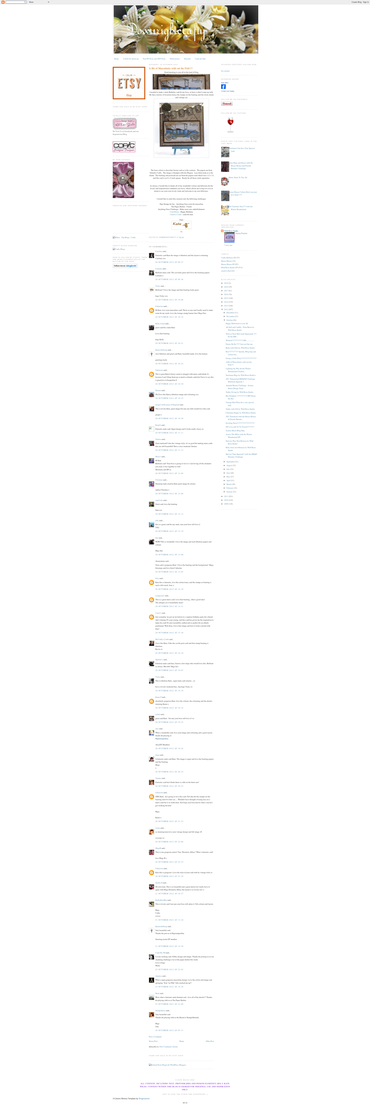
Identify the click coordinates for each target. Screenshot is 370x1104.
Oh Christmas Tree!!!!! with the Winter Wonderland (241, 208)
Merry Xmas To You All (238, 177)
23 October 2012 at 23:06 (169, 1004)
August (229, 465)
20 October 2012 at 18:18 (169, 690)
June (228, 473)
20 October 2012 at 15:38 (169, 632)
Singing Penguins (241, 233)
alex (157, 728)
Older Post (210, 1041)
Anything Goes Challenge (168, 209)
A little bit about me (131, 58)
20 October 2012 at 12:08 (169, 473)
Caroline (158, 251)
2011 (226, 496)
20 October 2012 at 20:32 (169, 786)
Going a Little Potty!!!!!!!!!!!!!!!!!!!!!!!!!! (241, 358)
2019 (226, 283)
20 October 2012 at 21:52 (169, 821)
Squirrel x (159, 659)
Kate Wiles (225, 83)
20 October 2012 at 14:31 (169, 606)
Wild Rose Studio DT (229, 267)
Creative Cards (175, 214)
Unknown (159, 306)
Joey (157, 578)
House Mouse (226, 261)
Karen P (158, 697)
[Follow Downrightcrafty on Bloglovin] (125, 267)
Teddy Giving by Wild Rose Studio (239, 392)
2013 (226, 305)
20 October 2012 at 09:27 (169, 262)
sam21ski (159, 500)
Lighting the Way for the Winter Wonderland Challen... (238, 370)
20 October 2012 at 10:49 (169, 418)
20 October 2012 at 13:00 (169, 554)
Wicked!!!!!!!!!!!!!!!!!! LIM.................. (240, 340)
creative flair (226, 270)
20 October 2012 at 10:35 (169, 398)
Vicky (157, 286)
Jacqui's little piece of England (167, 404)
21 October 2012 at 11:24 (169, 920)
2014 (226, 302)
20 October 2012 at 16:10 (169, 653)
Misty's (158, 456)
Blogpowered (144, 1098)
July (228, 469)
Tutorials (187, 58)
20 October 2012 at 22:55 (169, 862)
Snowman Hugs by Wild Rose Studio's (241, 375)
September (230, 461)
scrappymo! (159, 595)
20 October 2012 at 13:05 (169, 571)
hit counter (225, 71)
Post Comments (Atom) (169, 1046)
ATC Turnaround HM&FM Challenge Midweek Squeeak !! (240, 380)
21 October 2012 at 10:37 (169, 893)
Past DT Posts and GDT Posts (154, 58)
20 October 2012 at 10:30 (169, 384)
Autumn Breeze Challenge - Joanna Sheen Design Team (239, 387)
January (229, 491)
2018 (226, 287)
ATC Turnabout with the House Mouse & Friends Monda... (241, 418)
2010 (226, 500)
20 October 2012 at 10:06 (169, 299)
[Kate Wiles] (223, 88)
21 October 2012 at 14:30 (169, 946)
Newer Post (153, 1041)
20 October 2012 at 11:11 (169, 432)
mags (157, 755)
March (229, 484)
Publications (175, 58)
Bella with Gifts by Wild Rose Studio (240, 348)
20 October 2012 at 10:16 (169, 317)
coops (157, 828)
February (230, 488)
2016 (226, 294)
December (230, 312)
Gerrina (158, 439)
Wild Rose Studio (231, 230)
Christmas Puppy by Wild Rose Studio (241, 412)
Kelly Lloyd (160, 323)
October (229, 320)
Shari (157, 993)
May (228, 476)
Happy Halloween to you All (237, 323)
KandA (158, 425)
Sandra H (158, 882)
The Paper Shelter (178, 206)
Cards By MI (160, 952)
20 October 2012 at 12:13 (169, 514)
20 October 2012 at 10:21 (169, 343)
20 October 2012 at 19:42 (169, 748)
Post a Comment (155, 1036)
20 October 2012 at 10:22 (169, 363)
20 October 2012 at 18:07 (169, 670)
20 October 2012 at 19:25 (169, 722)
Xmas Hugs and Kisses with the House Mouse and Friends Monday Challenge (241, 165)
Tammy (158, 778)
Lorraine (158, 268)
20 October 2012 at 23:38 (169, 876)
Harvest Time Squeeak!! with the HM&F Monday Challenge (241, 455)
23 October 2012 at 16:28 (169, 986)
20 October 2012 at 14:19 (169, 589)
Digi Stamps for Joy (167, 204)
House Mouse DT (228, 264)
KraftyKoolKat (161, 900)
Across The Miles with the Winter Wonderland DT (239, 435)
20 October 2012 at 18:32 (169, 707)
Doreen (158, 390)
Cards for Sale (200, 58)
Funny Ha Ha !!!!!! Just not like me (239, 344)
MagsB (158, 848)
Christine (159, 479)
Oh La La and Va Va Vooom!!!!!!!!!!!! (240, 426)
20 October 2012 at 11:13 (169, 450)
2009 (226, 503)
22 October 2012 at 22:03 (169, 969)
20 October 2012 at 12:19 (169, 531)
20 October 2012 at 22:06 (169, 841)
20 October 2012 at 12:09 (169, 493)
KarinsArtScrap (161, 350)
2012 (226, 309)
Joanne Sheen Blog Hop (235, 430)
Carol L (158, 613)
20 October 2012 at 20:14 (169, 771)
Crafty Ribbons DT (228, 257)
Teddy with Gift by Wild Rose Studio (240, 409)
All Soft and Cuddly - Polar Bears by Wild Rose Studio (240, 328)
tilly (157, 520)
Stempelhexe (160, 1010)
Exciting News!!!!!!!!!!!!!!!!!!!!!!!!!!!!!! (240, 423)
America (158, 976)
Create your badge (227, 91)
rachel (157, 714)
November (230, 316)
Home (116, 58)
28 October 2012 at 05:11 (169, 1030)
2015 (226, 298)
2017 (226, 290)
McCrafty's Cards (162, 639)
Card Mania (174, 211)
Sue (156, 537)
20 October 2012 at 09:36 (169, 279)
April (228, 480)
